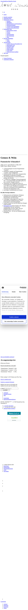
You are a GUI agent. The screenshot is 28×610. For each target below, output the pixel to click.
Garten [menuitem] (8, 41)
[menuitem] (4, 12)
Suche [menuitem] (5, 14)
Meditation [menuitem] (9, 22)
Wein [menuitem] (8, 37)
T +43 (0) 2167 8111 (8, 405)
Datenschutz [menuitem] (6, 467)
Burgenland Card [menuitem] (11, 45)
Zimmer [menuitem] (7, 18)
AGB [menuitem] (5, 470)
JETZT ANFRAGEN (6, 379)
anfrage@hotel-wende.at (9, 408)
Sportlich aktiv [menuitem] (10, 47)
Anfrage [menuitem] (5, 604)
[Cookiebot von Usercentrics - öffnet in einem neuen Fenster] (20, 288)
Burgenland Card (8, 205)
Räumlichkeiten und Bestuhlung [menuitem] (14, 23)
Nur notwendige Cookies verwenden (14, 321)
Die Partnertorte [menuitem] (10, 35)
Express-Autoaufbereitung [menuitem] (13, 27)
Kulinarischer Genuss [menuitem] (12, 30)
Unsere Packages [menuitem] (8, 58)
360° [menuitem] (6, 53)
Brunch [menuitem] (8, 31)
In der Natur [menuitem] (9, 50)
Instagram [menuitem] (6, 605)
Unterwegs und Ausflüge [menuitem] (12, 51)
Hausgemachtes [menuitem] (10, 34)
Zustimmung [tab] (5, 291)
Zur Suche (13, 1)
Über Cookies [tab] (22, 291)
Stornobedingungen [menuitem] (8, 468)
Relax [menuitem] (8, 38)
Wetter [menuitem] (5, 608)
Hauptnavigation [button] (4, 55)
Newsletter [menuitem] (6, 471)
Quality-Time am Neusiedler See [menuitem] (14, 43)
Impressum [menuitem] (6, 466)
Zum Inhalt (3, 1)
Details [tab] (14, 291)
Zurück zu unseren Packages (7, 382)
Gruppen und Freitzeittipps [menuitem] (13, 26)
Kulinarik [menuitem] (8, 29)
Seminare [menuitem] (8, 19)
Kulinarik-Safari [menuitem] (10, 46)
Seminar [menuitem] (8, 21)
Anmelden (5, 390)
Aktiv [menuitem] (7, 42)
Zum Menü (8, 1)
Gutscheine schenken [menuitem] (9, 59)
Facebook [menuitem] (6, 606)
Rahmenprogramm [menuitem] (11, 25)
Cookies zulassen (14, 317)
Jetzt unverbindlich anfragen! (7, 357)
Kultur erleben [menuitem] (10, 49)
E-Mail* (2, 388)
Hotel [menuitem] (8, 17)
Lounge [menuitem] (8, 33)
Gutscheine (3, 601)
